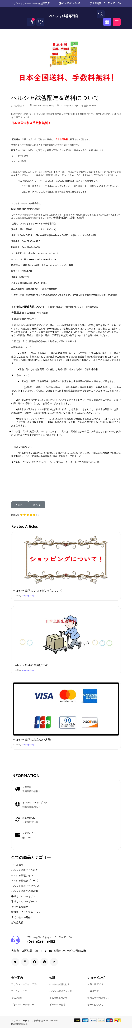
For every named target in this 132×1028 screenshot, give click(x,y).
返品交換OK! (29, 817)
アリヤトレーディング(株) (24, 984)
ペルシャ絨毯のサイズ (60, 990)
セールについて (95, 1004)
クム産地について (58, 997)
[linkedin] (54, 962)
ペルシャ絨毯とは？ (59, 984)
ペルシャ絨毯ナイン (22, 875)
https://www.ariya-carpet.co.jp (39, 259)
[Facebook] (35, 962)
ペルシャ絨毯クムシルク (24, 869)
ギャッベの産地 (57, 1004)
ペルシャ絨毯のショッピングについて (37, 590)
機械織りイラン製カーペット (27, 911)
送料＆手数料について (98, 997)
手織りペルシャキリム (23, 896)
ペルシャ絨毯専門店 (63, 15)
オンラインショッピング (34, 802)
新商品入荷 (17, 922)
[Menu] (117, 22)
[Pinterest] (44, 962)
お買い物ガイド (19, 105)
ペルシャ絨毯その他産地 (24, 890)
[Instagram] (25, 962)
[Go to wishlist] (40, 22)
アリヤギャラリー (20, 990)
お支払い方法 (29, 833)
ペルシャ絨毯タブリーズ (24, 880)
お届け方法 (93, 990)
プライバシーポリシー (22, 1004)
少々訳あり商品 (19, 906)
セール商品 (17, 864)
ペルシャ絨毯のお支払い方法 (32, 739)
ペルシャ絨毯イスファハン (25, 885)
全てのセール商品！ (22, 917)
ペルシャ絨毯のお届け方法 (30, 665)
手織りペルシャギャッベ (24, 901)
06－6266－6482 (70, 3)
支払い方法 (17, 997)
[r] (15, 962)
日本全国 (26, 786)
